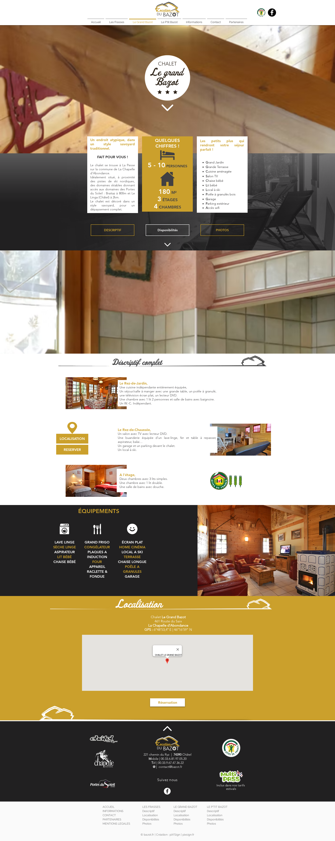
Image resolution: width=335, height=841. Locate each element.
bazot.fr (149, 834)
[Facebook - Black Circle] (272, 12)
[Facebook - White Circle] (167, 791)
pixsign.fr (188, 834)
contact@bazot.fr (170, 767)
